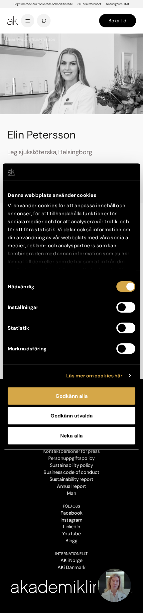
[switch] (125, 307)
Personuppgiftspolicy (71, 458)
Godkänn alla (72, 396)
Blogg (72, 541)
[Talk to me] (114, 585)
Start (11, 40)
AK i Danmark (71, 567)
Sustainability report (71, 479)
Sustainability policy (71, 465)
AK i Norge (71, 560)
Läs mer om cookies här (94, 375)
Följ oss (71, 506)
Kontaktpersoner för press (71, 451)
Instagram (71, 520)
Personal (24, 40)
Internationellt (71, 553)
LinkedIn (71, 527)
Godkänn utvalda (72, 415)
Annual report (71, 486)
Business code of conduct (71, 472)
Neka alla (71, 435)
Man (71, 493)
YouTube (71, 534)
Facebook (71, 513)
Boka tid (117, 21)
